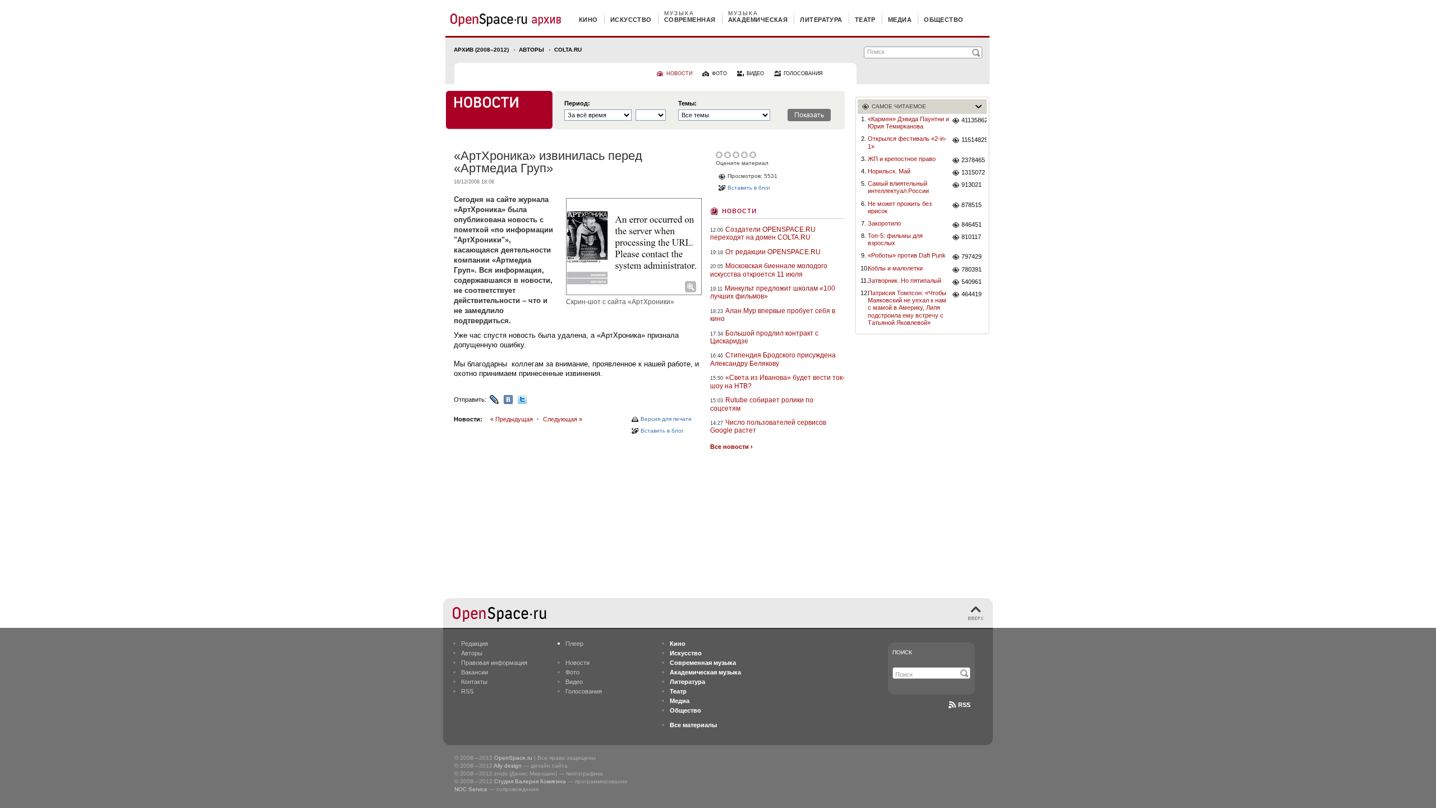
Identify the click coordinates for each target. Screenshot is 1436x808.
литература (821, 19)
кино (588, 19)
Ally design (508, 766)
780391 (971, 269)
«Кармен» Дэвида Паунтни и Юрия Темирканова (908, 123)
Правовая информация (494, 662)
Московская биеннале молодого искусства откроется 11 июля (768, 270)
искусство (631, 19)
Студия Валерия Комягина (530, 781)
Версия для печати (666, 419)
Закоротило (884, 223)
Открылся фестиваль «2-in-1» (907, 142)
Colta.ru (568, 50)
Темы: (687, 103)
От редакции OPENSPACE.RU (773, 252)
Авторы (531, 50)
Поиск (902, 652)
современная (690, 19)
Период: (577, 103)
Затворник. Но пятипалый (904, 280)
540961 (971, 281)
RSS (467, 691)
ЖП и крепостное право (902, 158)
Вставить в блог (662, 431)
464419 (971, 294)
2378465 (973, 160)
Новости (739, 210)
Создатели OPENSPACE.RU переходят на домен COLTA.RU (763, 233)
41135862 (974, 120)
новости (679, 73)
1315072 (973, 172)
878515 (971, 204)
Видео (574, 681)
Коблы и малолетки (895, 268)
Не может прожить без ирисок (900, 207)
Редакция (474, 643)
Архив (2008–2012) (481, 50)
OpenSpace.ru (513, 758)
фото (719, 73)
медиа (900, 19)
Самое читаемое (899, 106)
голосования (803, 73)
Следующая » (562, 419)
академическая (758, 19)
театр (865, 19)
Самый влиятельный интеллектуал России (898, 187)
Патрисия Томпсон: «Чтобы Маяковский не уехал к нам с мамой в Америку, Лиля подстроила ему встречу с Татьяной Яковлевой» (907, 308)
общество (944, 19)
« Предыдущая (511, 419)
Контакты (474, 681)
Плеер (574, 643)
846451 (971, 224)
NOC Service (470, 789)
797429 (971, 256)
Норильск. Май (889, 171)
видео (755, 73)
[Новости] (499, 110)
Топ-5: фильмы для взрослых (895, 239)
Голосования (583, 691)
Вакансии (474, 672)
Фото (572, 672)
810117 (971, 236)
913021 (971, 184)
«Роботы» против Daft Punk (907, 255)
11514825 (974, 139)
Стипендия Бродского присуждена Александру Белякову (773, 359)
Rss (964, 704)
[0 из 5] (720, 155)
